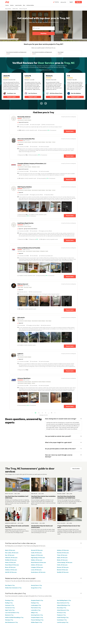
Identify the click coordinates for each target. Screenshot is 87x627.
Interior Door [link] (15, 8)
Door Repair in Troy (10, 585)
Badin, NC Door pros (10, 550)
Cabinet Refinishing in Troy (63, 605)
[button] (22, 206)
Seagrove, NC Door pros (37, 555)
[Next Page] (55, 413)
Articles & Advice (30, 5)
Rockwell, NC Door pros (63, 552)
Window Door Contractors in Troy (13, 588)
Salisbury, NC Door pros (63, 550)
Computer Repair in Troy (37, 617)
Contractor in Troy (9, 605)
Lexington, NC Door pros (37, 567)
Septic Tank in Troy (10, 610)
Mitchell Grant (61, 493)
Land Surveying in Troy (62, 622)
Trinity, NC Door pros (62, 555)
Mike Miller (34, 493)
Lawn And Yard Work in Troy (12, 612)
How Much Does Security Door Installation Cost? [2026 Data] (66, 497)
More (24, 5)
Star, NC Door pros (9, 555)
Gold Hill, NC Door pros (11, 572)
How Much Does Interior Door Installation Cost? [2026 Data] (43, 497)
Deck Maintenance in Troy (11, 622)
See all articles (76, 468)
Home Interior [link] (8, 8)
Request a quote (11, 97)
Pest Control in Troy (36, 607)
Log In (71, 2)
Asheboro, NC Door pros (11, 569)
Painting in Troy (35, 603)
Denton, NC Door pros (10, 562)
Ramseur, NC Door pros (63, 567)
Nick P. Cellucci (9, 493)
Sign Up (78, 2)
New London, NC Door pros (11, 552)
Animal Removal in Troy (63, 610)
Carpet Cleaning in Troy (63, 617)
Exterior (12, 5)
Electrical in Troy (9, 615)
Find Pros (43, 33)
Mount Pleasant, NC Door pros (38, 562)
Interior (7, 5)
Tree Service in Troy (10, 607)
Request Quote (70, 131)
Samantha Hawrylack (10, 523)
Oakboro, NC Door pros (36, 565)
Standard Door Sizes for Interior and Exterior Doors (41, 526)
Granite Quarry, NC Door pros (38, 572)
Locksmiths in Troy (35, 610)
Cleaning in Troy (9, 620)
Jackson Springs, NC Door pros (64, 562)
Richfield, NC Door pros (11, 560)
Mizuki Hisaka (34, 523)
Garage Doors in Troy (36, 588)
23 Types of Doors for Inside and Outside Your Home (17, 526)
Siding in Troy (34, 612)
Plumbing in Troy (9, 600)
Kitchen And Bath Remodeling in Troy (14, 617)
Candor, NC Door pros (36, 552)
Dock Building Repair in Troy (64, 600)
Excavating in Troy (61, 607)
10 (51, 412)
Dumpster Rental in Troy (37, 600)
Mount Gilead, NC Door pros (12, 565)
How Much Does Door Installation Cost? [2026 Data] (16, 497)
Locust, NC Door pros (36, 569)
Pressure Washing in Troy (37, 620)
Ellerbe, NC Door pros (62, 560)
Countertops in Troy (62, 620)
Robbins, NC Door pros (36, 560)
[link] (4, 93)
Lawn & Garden (18, 5)
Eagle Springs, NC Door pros (38, 557)
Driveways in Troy (61, 612)
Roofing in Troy (9, 603)
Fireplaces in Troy (61, 615)
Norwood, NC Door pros (37, 550)
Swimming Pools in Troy (37, 615)
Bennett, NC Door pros (62, 569)
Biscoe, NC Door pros (10, 567)
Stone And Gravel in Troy (63, 603)
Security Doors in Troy (36, 585)
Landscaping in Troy (36, 605)
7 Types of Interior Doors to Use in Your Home (68, 526)
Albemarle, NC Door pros (11, 557)
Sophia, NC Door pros (62, 557)
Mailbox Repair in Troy (36, 622)
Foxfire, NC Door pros (62, 565)
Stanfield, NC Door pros (63, 572)
